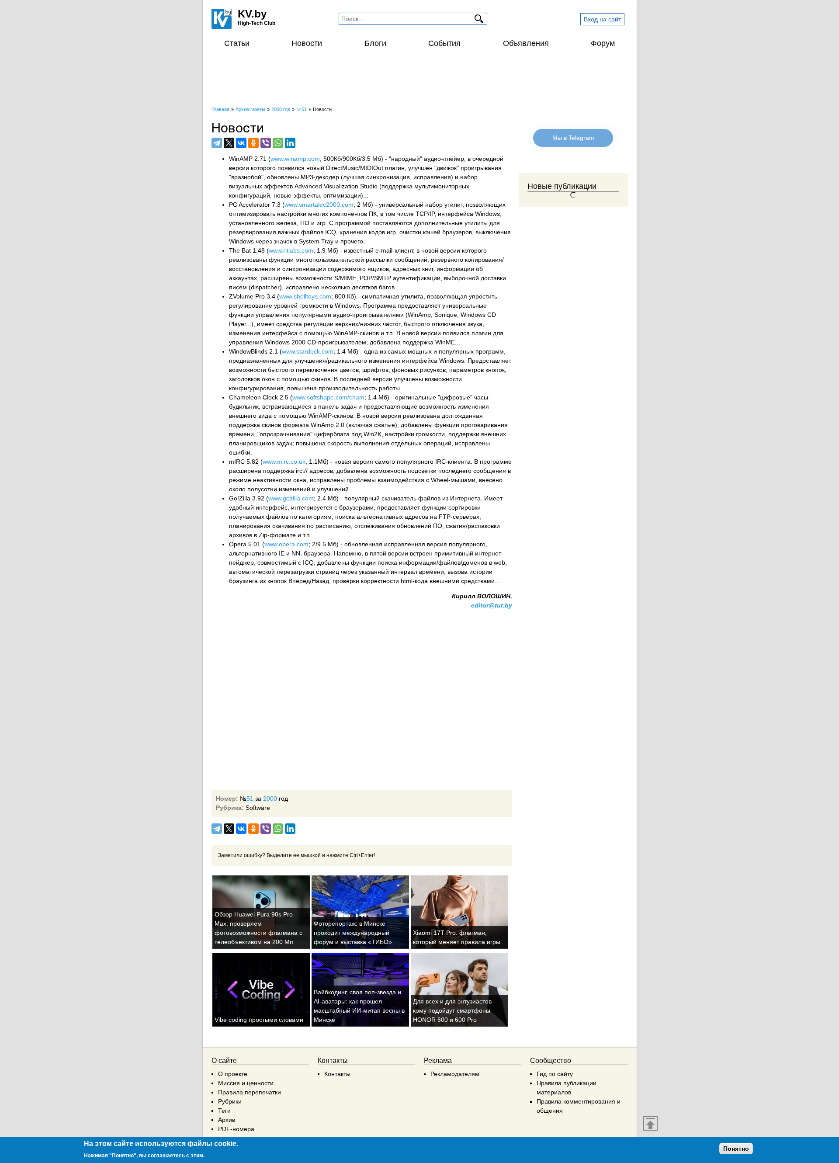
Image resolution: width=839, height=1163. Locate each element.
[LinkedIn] (290, 143)
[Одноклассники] (253, 143)
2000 (270, 798)
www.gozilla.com (291, 498)
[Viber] (265, 143)
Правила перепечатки (249, 1092)
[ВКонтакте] (241, 143)
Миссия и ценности (246, 1083)
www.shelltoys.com (305, 296)
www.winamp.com (295, 158)
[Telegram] (216, 143)
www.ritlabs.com (291, 250)
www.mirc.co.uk (284, 461)
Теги (224, 1110)
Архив (226, 1119)
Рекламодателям (454, 1073)
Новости (306, 43)
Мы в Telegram (573, 137)
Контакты (337, 1073)
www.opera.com (286, 544)
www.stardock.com (307, 351)
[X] (229, 143)
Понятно (736, 1148)
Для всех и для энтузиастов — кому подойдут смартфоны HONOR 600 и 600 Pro (456, 1010)
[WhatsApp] (278, 143)
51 (249, 798)
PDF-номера (236, 1128)
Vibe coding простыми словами (259, 1019)
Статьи (237, 43)
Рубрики (230, 1101)
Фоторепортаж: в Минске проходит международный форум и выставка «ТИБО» (353, 932)
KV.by (252, 14)
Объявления (526, 43)
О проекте (232, 1073)
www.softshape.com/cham (328, 397)
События (444, 43)
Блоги (375, 43)
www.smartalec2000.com (319, 204)
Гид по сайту (555, 1073)
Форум (603, 43)
